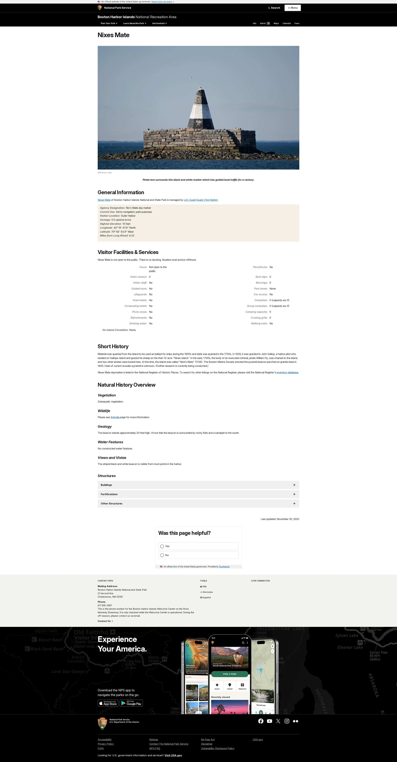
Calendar (287, 23)
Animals (115, 417)
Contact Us (104, 621)
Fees (297, 23)
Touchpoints (224, 566)
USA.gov (258, 739)
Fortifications (109, 494)
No (167, 555)
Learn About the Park (133, 23)
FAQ (204, 586)
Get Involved (158, 23)
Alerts (264, 23)
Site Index (207, 592)
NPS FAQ (154, 748)
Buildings (106, 484)
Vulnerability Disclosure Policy (217, 748)
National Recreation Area (137, 17)
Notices (153, 739)
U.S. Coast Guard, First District (201, 199)
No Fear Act (208, 739)
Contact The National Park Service (168, 743)
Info (254, 23)
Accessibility (105, 739)
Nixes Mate (104, 199)
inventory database (287, 372)
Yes (167, 546)
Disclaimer (206, 743)
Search (275, 7)
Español (206, 597)
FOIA (101, 748)
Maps (276, 23)
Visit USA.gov (173, 755)
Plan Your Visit (108, 23)
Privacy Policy (106, 743)
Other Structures (111, 503)
